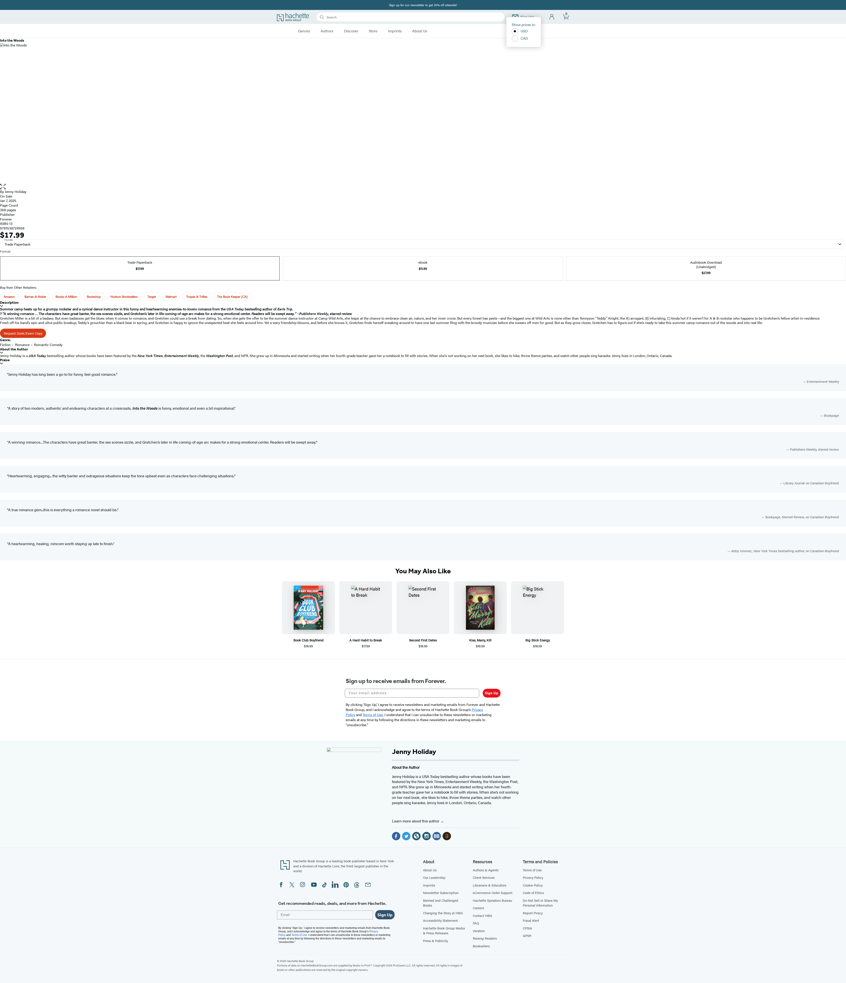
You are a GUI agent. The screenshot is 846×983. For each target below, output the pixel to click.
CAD (524, 38)
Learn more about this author (416, 821)
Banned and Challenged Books (440, 903)
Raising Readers (485, 938)
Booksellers (481, 946)
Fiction (5, 344)
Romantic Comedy (48, 344)
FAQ (476, 923)
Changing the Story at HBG (443, 913)
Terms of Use (532, 870)
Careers (478, 907)
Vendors (479, 930)
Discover (351, 31)
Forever (6, 219)
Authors (327, 31)
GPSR (527, 935)
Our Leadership (434, 877)
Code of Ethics (533, 892)
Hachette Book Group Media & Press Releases (444, 930)
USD (524, 30)
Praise (5, 360)
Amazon (9, 296)
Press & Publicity (435, 940)
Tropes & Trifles (196, 296)
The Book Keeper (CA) (232, 296)
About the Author (14, 349)
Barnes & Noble (35, 296)
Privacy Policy (533, 877)
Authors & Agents (486, 870)
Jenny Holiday (15, 191)
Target (151, 296)
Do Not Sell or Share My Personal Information (540, 903)
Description (9, 302)
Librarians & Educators (489, 885)
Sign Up (491, 693)
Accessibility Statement (440, 920)
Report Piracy (533, 913)
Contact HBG (482, 915)
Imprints (395, 31)
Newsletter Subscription (440, 892)
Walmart (170, 296)
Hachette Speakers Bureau (492, 900)
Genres (304, 31)
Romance (22, 344)
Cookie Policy (533, 885)
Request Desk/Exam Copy (23, 333)
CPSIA (527, 928)
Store (373, 31)
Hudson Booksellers (124, 296)
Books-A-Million (66, 296)
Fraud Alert (531, 920)
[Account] (552, 17)
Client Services (484, 877)
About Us (419, 31)
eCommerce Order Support (492, 892)
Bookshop (94, 296)
